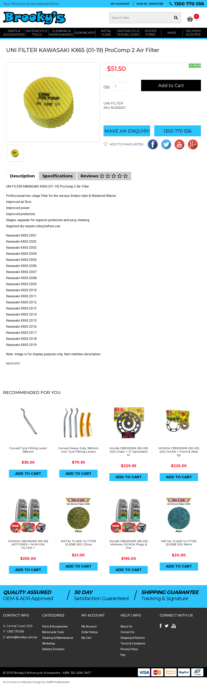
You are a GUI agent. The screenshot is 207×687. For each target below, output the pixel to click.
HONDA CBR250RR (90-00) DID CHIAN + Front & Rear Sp (178, 451)
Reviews (90, 176)
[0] (190, 18)
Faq (122, 654)
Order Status (89, 632)
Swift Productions (57, 682)
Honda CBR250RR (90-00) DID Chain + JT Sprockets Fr (128, 451)
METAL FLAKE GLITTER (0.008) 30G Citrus (78, 542)
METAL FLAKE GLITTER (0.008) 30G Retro (178, 542)
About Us (126, 626)
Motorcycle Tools (53, 632)
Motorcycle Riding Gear (128, 32)
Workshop (48, 643)
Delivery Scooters (53, 649)
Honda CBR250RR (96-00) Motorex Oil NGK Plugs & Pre (128, 544)
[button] (123, 144)
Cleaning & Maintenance (57, 637)
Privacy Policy (129, 649)
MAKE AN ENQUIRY (127, 131)
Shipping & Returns (132, 637)
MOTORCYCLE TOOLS (37, 32)
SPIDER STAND (150, 32)
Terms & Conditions (132, 643)
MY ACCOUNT (120, 3)
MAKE (171, 33)
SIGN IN (141, 3)
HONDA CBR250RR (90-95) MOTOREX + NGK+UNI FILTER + (28, 544)
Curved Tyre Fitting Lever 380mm (28, 449)
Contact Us (127, 632)
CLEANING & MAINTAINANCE (61, 32)
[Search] (176, 18)
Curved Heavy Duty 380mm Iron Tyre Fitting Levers (78, 449)
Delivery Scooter (193, 32)
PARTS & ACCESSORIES (13, 32)
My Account (89, 626)
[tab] (22, 176)
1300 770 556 (189, 3)
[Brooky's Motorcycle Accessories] (34, 18)
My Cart (86, 637)
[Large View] (15, 153)
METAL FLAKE (106, 32)
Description (22, 176)
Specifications (57, 176)
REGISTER (156, 3)
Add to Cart (171, 85)
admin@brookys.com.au (21, 637)
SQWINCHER (85, 33)
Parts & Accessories (55, 626)
